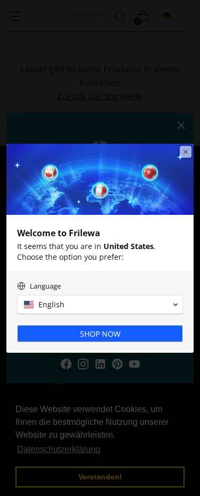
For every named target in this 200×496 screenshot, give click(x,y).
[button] (100, 304)
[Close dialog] (185, 152)
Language (45, 286)
